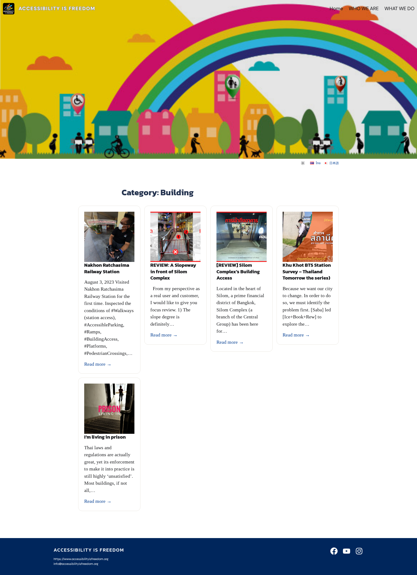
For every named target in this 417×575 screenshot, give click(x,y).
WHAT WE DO (399, 9)
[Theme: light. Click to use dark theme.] (303, 163)
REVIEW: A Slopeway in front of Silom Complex (173, 271)
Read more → (97, 364)
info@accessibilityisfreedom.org (76, 564)
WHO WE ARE (364, 9)
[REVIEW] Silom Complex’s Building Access (238, 271)
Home (336, 9)
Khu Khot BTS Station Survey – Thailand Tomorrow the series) (307, 271)
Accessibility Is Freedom (57, 9)
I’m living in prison (105, 437)
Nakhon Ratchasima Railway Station (106, 268)
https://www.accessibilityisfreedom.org (81, 559)
